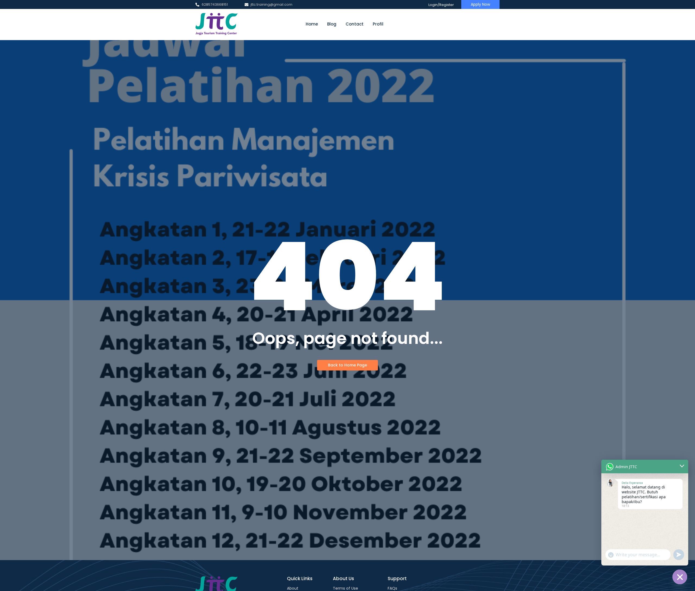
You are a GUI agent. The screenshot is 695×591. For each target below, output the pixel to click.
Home (312, 24)
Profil (378, 24)
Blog (331, 24)
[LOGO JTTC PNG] (216, 24)
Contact (355, 24)
